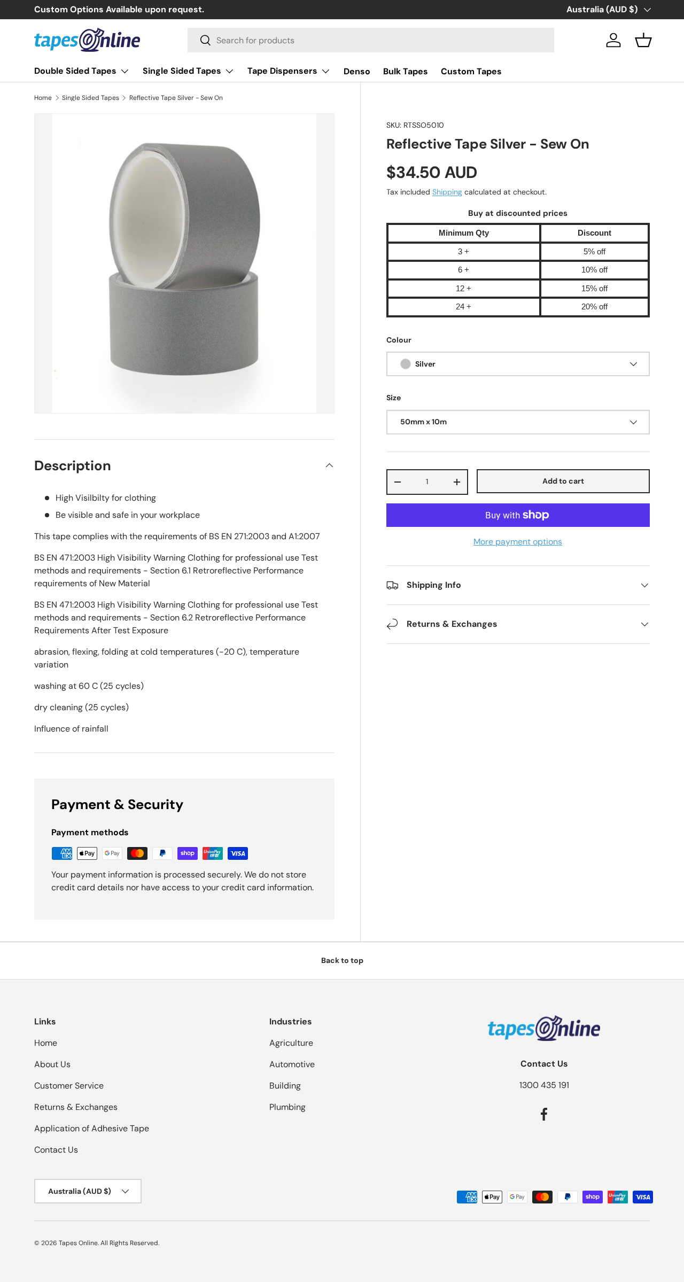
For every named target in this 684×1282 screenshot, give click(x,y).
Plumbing (287, 1107)
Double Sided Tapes (75, 70)
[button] (643, 40)
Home (43, 98)
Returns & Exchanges (76, 1107)
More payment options (517, 541)
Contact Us (56, 1149)
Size (393, 397)
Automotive (292, 1064)
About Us (52, 1064)
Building (285, 1085)
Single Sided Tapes (182, 70)
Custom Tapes (471, 71)
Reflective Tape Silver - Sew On (176, 98)
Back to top (342, 960)
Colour (398, 340)
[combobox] (371, 40)
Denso (357, 71)
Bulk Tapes (405, 71)
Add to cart (563, 481)
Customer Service (69, 1085)
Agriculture (291, 1042)
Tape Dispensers (282, 70)
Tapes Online (78, 1243)
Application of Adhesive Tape (91, 1128)
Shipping (447, 192)
